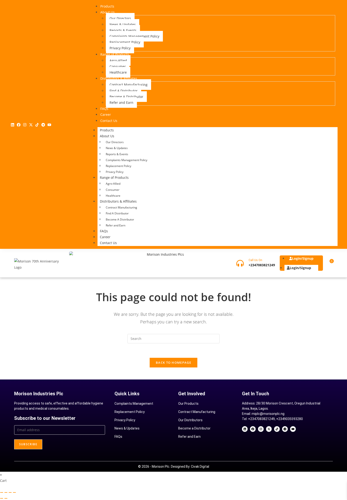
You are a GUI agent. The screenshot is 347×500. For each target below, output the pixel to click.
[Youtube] (49, 125)
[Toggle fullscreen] (6, 492)
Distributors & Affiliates (118, 201)
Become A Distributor (120, 219)
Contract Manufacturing (121, 207)
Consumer (112, 190)
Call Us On (255, 260)
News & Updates (117, 148)
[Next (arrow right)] (6, 498)
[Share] (10, 492)
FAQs (104, 231)
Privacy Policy (114, 172)
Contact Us (108, 243)
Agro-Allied (113, 184)
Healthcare (113, 196)
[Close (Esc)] (14, 492)
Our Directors (115, 142)
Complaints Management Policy (126, 160)
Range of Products (114, 177)
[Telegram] (43, 125)
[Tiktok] (37, 125)
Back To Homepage (173, 362)
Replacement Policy (118, 166)
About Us (107, 136)
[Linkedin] (12, 125)
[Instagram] (25, 125)
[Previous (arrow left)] (1, 498)
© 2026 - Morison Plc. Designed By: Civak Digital (173, 466)
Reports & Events (117, 154)
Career (105, 237)
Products (107, 130)
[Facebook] (19, 125)
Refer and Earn (115, 225)
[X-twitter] (31, 125)
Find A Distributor (117, 213)
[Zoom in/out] (1, 492)
